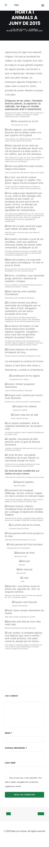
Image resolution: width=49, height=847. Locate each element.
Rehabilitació (12, 31)
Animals (34, 29)
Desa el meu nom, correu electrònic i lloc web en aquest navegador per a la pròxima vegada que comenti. (23, 782)
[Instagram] (20, 837)
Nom (8, 733)
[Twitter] (29, 837)
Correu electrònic (16, 748)
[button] (42, 5)
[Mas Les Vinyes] (15, 5)
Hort (21, 31)
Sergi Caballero (35, 31)
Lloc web (10, 762)
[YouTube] (24, 837)
